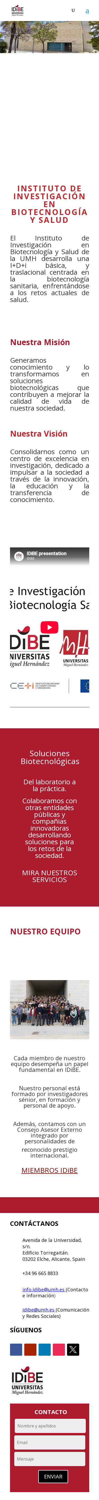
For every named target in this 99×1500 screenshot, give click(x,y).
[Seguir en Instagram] (59, 1350)
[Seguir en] (73, 1350)
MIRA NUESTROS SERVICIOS (49, 876)
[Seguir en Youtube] (30, 1350)
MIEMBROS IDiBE (49, 1170)
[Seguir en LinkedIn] (45, 1350)
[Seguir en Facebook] (16, 1350)
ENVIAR (53, 1476)
